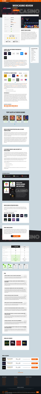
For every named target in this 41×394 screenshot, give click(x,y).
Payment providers (33, 52)
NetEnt (17, 62)
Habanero (10, 66)
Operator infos (33, 57)
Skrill (25, 84)
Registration (32, 53)
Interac (5, 86)
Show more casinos (20, 372)
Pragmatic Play (17, 65)
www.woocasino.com (30, 28)
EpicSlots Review (4, 378)
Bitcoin (8, 84)
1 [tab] (15, 82)
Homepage (3, 2)
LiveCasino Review (16, 378)
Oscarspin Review (27, 378)
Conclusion (32, 58)
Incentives (32, 56)
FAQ (31, 61)
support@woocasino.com (13, 22)
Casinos (4, 2)
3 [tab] (16, 124)
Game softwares (33, 51)
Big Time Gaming (21, 62)
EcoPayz (23, 84)
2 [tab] (15, 124)
